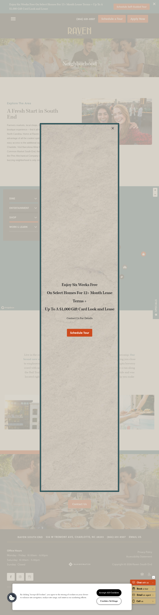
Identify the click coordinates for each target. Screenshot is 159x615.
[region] (72, 597)
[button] (79, 333)
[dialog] (79, 307)
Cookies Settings (109, 601)
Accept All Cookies (109, 592)
